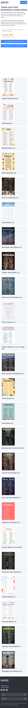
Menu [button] (22, 2)
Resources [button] (4, 698)
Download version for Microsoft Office (14, 45)
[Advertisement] (14, 62)
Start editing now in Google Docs (14, 41)
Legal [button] (3, 694)
